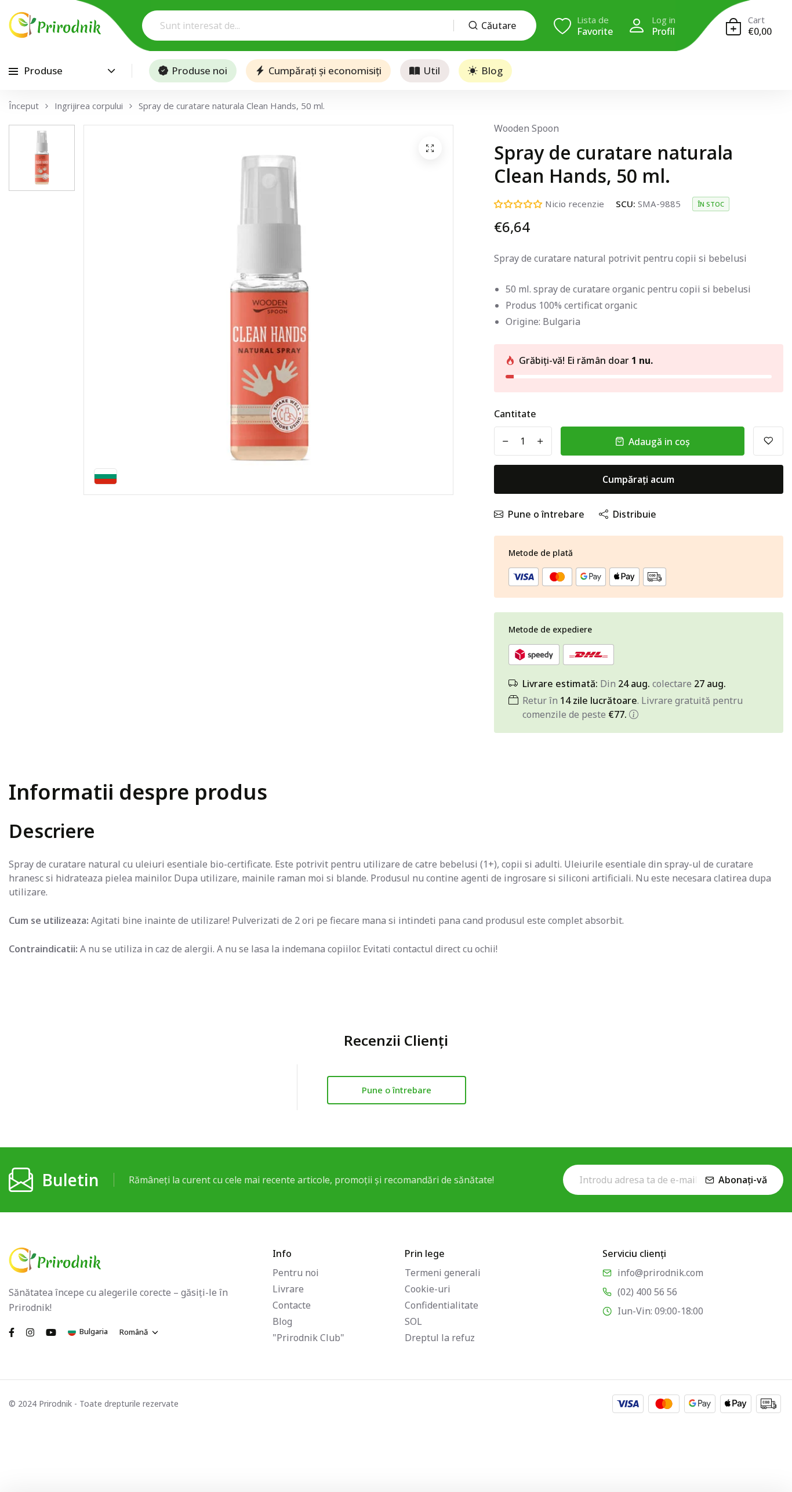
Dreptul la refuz (440, 1337)
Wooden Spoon (526, 128)
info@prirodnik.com (660, 1272)
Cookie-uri (428, 1289)
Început (24, 106)
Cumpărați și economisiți (325, 70)
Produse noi (199, 70)
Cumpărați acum (638, 479)
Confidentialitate (441, 1305)
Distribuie (634, 514)
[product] (430, 148)
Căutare (498, 25)
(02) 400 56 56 (647, 1291)
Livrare (288, 1289)
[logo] (55, 25)
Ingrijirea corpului (89, 106)
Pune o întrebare (546, 514)
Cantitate (515, 413)
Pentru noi (296, 1272)
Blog (492, 70)
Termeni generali (443, 1272)
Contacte (292, 1305)
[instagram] (30, 1331)
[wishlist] (768, 441)
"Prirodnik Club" (308, 1337)
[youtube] (51, 1331)
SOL (413, 1321)
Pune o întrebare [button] (396, 1090)
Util (431, 70)
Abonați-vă (742, 1179)
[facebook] (11, 1331)
